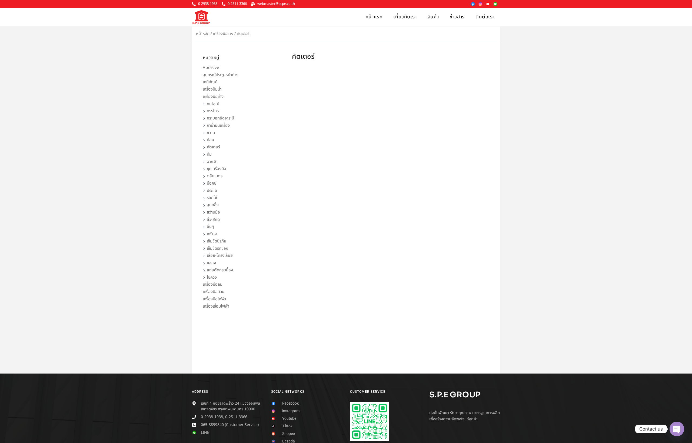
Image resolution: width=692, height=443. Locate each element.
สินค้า (433, 17)
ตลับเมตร (214, 176)
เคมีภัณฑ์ (210, 82)
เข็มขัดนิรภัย (216, 241)
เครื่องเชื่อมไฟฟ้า (216, 306)
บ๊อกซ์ (211, 183)
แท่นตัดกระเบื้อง (220, 270)
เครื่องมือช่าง (223, 34)
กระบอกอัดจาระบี (220, 118)
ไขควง (212, 277)
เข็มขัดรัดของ (217, 248)
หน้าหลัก (202, 34)
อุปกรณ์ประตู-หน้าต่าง (220, 75)
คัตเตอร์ (213, 147)
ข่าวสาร (457, 17)
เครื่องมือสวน (213, 292)
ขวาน (211, 133)
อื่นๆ (210, 227)
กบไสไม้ (213, 104)
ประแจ (212, 191)
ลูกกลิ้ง (213, 205)
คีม (209, 154)
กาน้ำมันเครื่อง (218, 125)
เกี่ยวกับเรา (405, 17)
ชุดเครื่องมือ (216, 169)
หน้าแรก (374, 17)
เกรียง (212, 234)
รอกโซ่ (212, 198)
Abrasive (211, 68)
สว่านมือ (213, 212)
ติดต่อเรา (485, 17)
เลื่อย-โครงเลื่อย (220, 255)
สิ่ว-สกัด (213, 219)
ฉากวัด (212, 162)
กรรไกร (213, 111)
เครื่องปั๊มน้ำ (212, 89)
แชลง (211, 263)
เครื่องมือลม (212, 284)
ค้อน (210, 140)
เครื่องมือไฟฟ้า (214, 299)
